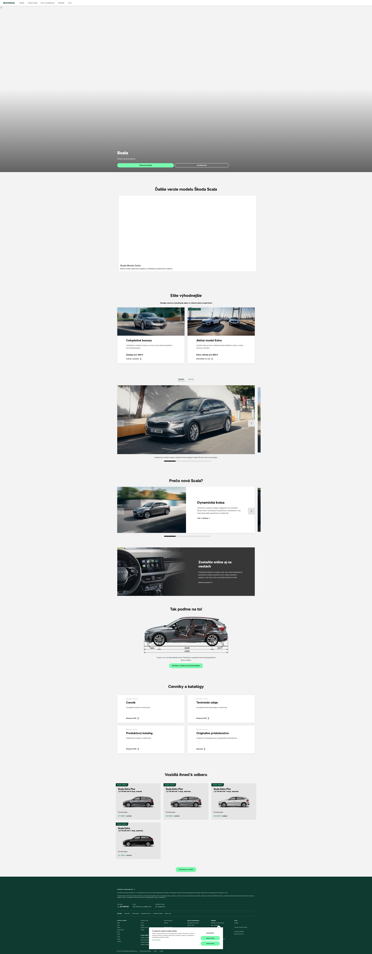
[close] (218, 927)
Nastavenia (210, 933)
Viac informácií (156, 940)
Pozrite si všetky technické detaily (186, 666)
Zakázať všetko (210, 938)
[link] (151, 336)
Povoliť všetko (210, 943)
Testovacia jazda (145, 165)
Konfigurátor (202, 165)
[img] (9, 3)
